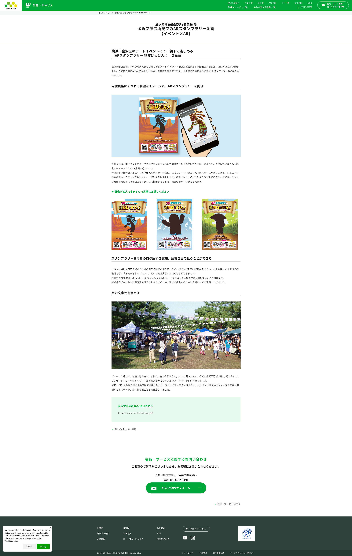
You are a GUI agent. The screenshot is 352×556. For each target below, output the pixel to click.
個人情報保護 (218, 553)
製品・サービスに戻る (228, 504)
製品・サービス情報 (114, 13)
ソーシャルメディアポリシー (242, 553)
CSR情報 (272, 3)
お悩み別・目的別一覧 (265, 7)
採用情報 (298, 3)
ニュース (285, 3)
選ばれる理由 (233, 3)
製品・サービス (198, 529)
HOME (100, 13)
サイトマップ (187, 553)
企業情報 (248, 3)
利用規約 (203, 553)
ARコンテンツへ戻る (125, 429)
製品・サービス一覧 (238, 7)
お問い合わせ (163, 539)
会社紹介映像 (306, 7)
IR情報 (260, 3)
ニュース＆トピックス (133, 539)
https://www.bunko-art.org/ (134, 413)
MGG (310, 3)
